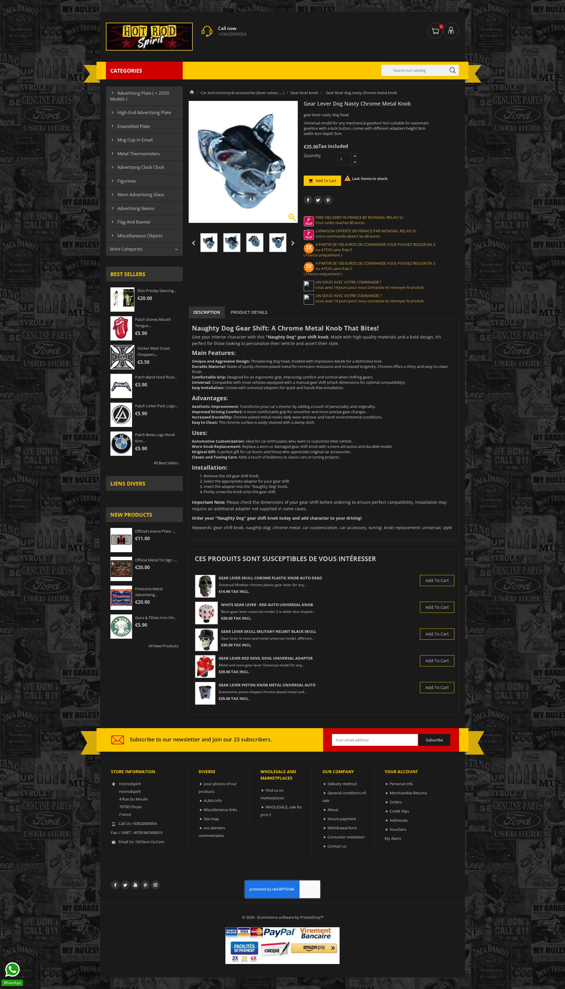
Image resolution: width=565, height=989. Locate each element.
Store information (133, 771)
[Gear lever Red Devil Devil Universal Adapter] (205, 666)
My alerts (393, 838)
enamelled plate (130, 126)
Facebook (115, 884)
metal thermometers (135, 153)
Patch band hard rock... (156, 377)
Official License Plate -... (155, 531)
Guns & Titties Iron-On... (156, 617)
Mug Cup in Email (131, 140)
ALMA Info (213, 800)
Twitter (125, 884)
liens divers (127, 483)
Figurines (123, 181)
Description (206, 312)
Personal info (401, 783)
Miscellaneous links (220, 809)
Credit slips (399, 811)
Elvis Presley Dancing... (156, 290)
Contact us (337, 846)
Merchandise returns (408, 792)
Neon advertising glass (137, 194)
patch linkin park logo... (156, 405)
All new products (163, 645)
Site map (211, 818)
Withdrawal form (342, 827)
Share (308, 200)
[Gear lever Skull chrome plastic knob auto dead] (205, 586)
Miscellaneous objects (136, 236)
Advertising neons (132, 208)
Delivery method (342, 783)
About (333, 809)
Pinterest (328, 200)
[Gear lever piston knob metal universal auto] (205, 693)
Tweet (318, 200)
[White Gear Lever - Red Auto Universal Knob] (206, 613)
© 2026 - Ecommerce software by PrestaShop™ (282, 917)
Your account (401, 771)
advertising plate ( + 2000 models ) (139, 96)
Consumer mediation (346, 837)
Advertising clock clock (137, 167)
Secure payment (342, 818)
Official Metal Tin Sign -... (156, 560)
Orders (396, 802)
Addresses (399, 820)
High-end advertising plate (140, 112)
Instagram (155, 884)
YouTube (135, 884)
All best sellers (166, 463)
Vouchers (398, 829)
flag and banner (130, 222)
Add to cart (322, 181)
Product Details (249, 312)
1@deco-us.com (149, 841)
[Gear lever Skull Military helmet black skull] (206, 639)
